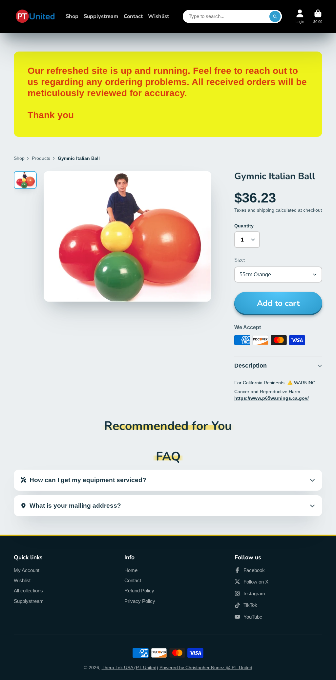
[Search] (275, 16)
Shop (72, 16)
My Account (26, 570)
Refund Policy (139, 590)
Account (300, 17)
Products (41, 158)
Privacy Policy (139, 601)
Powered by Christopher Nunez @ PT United (205, 667)
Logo (35, 16)
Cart (317, 17)
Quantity (244, 225)
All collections (28, 590)
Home (130, 570)
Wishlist (158, 16)
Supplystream (101, 16)
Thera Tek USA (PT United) (130, 667)
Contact (133, 16)
